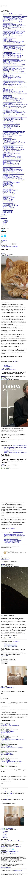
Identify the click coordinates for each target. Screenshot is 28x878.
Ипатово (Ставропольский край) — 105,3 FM (13, 66)
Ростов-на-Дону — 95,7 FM (9, 134)
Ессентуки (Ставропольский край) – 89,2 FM (13, 55)
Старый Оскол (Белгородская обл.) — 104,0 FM (13, 149)
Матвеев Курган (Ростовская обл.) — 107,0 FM (13, 98)
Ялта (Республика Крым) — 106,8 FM (11, 182)
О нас (4, 224)
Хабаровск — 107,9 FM (8, 171)
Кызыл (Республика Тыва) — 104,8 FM (12, 92)
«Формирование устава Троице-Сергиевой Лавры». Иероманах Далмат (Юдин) (15, 448)
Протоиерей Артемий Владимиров (12, 637)
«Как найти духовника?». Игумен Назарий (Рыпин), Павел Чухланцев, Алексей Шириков (14, 535)
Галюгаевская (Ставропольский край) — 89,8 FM (14, 45)
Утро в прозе (14, 246)
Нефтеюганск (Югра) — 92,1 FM (10, 109)
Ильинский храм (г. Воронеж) (7, 754)
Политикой (4, 703)
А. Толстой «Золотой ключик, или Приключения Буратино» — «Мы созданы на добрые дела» (11, 762)
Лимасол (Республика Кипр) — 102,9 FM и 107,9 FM (15, 93)
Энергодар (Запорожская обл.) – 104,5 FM (12, 178)
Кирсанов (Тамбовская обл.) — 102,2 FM (12, 79)
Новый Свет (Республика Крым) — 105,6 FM (13, 119)
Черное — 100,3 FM (7, 211)
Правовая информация (6, 867)
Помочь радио (4, 662)
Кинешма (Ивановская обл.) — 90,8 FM (12, 77)
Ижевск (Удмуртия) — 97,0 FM (10, 63)
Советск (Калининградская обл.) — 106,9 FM (13, 147)
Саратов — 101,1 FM (7, 140)
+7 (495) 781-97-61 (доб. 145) (15, 846)
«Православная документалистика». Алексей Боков (15, 452)
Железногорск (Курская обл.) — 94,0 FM (12, 56)
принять (2, 876)
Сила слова (7, 724)
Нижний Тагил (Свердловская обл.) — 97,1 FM (13, 111)
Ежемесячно (5, 659)
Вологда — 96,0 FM (7, 39)
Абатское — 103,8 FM (8, 185)
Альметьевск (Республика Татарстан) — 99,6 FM (14, 17)
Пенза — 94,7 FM (7, 127)
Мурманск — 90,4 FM (8, 103)
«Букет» (5, 363)
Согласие (8, 702)
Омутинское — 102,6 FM (8, 207)
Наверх (2, 828)
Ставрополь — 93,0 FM (8, 148)
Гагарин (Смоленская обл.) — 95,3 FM (11, 43)
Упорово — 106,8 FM (8, 210)
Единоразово (12, 659)
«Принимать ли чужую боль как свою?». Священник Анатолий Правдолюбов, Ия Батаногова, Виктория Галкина (13, 541)
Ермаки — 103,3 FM (7, 196)
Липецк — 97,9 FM (7, 95)
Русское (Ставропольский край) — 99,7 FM (12, 135)
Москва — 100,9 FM (7, 13)
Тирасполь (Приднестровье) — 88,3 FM (12, 157)
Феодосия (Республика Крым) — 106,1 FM (12, 170)
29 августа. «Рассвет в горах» (10, 645)
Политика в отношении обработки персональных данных (13, 868)
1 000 (4, 655)
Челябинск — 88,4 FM (8, 175)
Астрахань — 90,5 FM (8, 20)
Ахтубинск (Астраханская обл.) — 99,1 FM (12, 21)
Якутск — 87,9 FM (7, 181)
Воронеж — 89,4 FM (7, 40)
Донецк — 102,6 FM (7, 52)
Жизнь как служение (9, 731)
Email (2, 693)
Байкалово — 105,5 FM (8, 188)
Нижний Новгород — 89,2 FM (10, 110)
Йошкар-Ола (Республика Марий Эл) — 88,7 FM (14, 68)
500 (2, 655)
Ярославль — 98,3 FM (8, 183)
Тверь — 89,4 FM (7, 155)
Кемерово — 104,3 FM (8, 75)
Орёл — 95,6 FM (7, 122)
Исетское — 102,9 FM (8, 199)
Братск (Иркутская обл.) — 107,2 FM (11, 26)
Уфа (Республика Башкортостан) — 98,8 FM (13, 169)
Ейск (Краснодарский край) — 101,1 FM (12, 53)
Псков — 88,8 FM (7, 129)
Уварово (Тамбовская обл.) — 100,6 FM (12, 167)
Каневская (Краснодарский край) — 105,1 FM (13, 71)
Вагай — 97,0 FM (7, 191)
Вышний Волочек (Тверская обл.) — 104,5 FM (13, 41)
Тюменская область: (7, 184)
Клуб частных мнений (6, 456)
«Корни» (6, 365)
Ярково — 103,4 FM (7, 212)
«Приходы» (3, 842)
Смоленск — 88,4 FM (8, 146)
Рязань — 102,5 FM (7, 136)
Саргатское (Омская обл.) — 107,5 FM (11, 141)
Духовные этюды (5, 559)
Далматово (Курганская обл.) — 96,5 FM (12, 48)
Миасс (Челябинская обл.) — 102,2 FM (11, 100)
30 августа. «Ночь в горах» (10, 643)
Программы (5, 220)
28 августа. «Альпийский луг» (10, 646)
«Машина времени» (8, 366)
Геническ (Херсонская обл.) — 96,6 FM (12, 47)
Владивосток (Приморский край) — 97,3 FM (13, 32)
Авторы (5, 222)
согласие (8, 709)
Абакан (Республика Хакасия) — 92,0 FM (12, 14)
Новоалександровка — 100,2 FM (10, 205)
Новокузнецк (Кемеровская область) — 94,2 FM (13, 114)
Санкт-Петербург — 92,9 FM (9, 139)
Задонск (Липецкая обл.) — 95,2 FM (11, 59)
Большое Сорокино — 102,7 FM (10, 190)
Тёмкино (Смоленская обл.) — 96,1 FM (12, 156)
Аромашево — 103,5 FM (8, 186)
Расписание (5, 221)
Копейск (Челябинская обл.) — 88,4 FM (12, 84)
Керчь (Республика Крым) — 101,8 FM (11, 76)
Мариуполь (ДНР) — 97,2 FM (9, 97)
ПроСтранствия (8, 753)
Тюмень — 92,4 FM (7, 165)
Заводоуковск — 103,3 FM (9, 197)
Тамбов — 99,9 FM (7, 154)
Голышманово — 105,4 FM (9, 193)
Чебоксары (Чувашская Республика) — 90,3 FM (13, 174)
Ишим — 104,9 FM (7, 200)
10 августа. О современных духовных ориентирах (12, 747)
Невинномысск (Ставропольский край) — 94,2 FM (14, 106)
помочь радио (4, 215)
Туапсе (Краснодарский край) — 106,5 (11, 164)
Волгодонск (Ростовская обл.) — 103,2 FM (12, 35)
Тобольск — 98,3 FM (7, 206)
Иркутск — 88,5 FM (7, 67)
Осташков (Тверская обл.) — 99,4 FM (11, 126)
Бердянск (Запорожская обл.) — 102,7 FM (12, 24)
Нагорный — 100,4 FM (8, 203)
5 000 (7, 655)
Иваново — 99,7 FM (7, 62)
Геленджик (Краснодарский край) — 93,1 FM (13, 46)
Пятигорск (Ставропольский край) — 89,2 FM (13, 132)
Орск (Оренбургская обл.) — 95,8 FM (11, 124)
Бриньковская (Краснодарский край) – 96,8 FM (13, 27)
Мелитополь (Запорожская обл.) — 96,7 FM (13, 99)
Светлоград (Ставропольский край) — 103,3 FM (14, 142)
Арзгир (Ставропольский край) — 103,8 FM (13, 19)
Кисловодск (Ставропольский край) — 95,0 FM (13, 81)
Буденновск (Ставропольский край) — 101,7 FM (14, 31)
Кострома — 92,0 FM (8, 85)
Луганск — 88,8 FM (7, 96)
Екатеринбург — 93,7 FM (8, 54)
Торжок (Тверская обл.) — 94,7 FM (11, 163)
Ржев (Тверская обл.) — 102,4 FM (10, 133)
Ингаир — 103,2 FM (7, 198)
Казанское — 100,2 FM (8, 201)
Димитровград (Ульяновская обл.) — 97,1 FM (13, 50)
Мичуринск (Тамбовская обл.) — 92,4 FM (12, 102)
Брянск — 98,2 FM (7, 28)
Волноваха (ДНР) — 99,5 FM (9, 38)
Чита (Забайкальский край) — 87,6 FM (11, 177)
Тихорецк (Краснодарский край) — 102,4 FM (13, 158)
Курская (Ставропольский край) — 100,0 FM (13, 91)
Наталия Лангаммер (10, 528)
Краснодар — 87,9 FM (8, 89)
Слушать (2, 724)
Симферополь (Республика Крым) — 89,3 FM (13, 145)
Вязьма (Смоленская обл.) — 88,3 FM (11, 42)
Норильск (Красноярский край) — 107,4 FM (13, 118)
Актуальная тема (8, 746)
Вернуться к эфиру (5, 10)
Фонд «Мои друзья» (12, 840)
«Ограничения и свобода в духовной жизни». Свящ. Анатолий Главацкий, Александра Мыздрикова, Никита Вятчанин (14, 538)
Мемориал (5, 837)
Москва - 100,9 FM (5, 11)
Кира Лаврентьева (10, 439)
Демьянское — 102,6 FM (8, 194)
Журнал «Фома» (4, 840)
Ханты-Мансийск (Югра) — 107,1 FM (11, 172)
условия (10, 660)
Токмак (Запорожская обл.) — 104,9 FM (12, 160)
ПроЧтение (7, 760)
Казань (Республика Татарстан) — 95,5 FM (12, 69)
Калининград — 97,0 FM (8, 70)
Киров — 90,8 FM (7, 78)
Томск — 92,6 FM (7, 162)
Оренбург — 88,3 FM (8, 121)
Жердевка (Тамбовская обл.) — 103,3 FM (12, 57)
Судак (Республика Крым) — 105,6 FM (11, 150)
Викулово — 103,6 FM (8, 192)
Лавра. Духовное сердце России (8, 369)
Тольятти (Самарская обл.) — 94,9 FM (11, 161)
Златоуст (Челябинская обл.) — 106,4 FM (12, 61)
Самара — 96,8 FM (7, 138)
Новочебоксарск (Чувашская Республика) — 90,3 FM (15, 117)
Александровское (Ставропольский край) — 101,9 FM (15, 16)
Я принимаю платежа (9, 660)
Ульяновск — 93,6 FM (8, 168)
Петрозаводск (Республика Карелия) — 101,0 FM (14, 131)
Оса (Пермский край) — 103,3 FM (10, 125)
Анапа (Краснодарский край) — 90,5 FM (12, 18)
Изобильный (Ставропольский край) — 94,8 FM (14, 64)
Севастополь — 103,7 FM (8, 143)
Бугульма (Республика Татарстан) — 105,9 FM (13, 30)
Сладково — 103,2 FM (8, 208)
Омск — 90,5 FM (7, 120)
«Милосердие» (20, 840)
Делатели (7, 738)
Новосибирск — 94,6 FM (8, 115)
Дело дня (3, 214)
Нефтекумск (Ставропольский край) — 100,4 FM (14, 107)
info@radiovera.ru (4, 846)
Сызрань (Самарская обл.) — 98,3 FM (11, 153)
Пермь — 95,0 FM (7, 128)
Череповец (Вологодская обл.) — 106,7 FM (12, 176)
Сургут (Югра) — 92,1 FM (9, 152)
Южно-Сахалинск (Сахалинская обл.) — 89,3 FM (14, 179)
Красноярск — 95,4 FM (8, 90)
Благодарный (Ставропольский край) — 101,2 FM (14, 25)
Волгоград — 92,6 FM (8, 36)
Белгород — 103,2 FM (8, 23)
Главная (3, 246)
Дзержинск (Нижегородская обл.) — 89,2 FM (13, 49)
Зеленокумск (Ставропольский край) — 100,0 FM (14, 60)
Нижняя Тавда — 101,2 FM (9, 204)
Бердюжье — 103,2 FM (8, 189)
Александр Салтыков (5, 732)
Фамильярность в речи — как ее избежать (10, 725)
